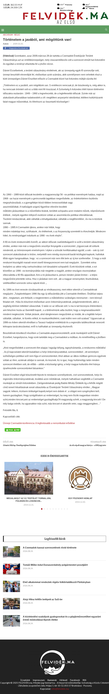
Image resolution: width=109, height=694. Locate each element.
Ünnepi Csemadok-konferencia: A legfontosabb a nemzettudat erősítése (39, 423)
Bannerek (52, 680)
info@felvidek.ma (60, 689)
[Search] (106, 29)
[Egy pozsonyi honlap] (80, 478)
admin (6, 43)
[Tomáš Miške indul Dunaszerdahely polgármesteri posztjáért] (11, 569)
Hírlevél (63, 680)
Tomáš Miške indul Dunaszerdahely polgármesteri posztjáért (55, 565)
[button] (8, 487)
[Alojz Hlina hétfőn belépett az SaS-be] (11, 603)
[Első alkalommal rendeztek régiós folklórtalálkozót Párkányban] (11, 586)
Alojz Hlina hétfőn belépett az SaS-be (42, 599)
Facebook (75, 680)
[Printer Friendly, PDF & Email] (13, 430)
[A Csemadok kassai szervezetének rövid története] (11, 552)
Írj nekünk (25, 680)
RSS (84, 680)
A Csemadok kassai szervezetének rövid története (49, 547)
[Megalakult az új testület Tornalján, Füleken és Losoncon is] (28, 478)
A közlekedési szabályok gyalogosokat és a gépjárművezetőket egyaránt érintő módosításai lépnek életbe (62, 618)
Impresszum (39, 680)
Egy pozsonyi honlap (80, 498)
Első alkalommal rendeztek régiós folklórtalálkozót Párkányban (56, 582)
